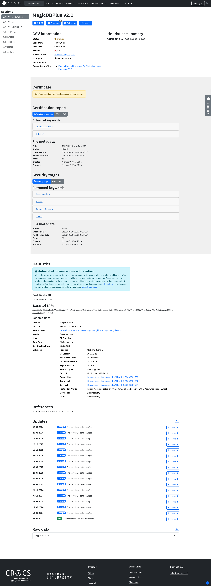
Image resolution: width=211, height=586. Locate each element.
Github (91, 573)
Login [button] (199, 3)
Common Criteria (33, 3)
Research (92, 583)
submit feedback (89, 287)
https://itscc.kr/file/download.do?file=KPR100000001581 (112, 377)
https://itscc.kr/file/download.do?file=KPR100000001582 (112, 381)
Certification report (13, 27)
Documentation (135, 572)
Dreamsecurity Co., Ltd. (64, 54)
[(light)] (208, 3)
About (128, 3)
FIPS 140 (82, 3)
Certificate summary (14, 17)
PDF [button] (57, 114)
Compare (56, 22)
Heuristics (9, 37)
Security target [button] (42, 181)
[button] (177, 421)
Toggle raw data (42, 535)
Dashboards (114, 3)
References (10, 42)
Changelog (133, 582)
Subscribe (71, 23)
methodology (107, 284)
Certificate (9, 22)
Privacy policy (135, 577)
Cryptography (42, 194)
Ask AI (40, 23)
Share (86, 23)
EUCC (48, 3)
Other (39, 134)
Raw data (9, 52)
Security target (11, 32)
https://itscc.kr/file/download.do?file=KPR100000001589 (112, 385)
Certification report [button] (44, 114)
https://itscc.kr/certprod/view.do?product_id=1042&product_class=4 (90, 330)
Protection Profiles (64, 3)
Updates (9, 47)
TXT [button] (64, 114)
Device (39, 201)
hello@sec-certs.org (179, 573)
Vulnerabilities (97, 3)
